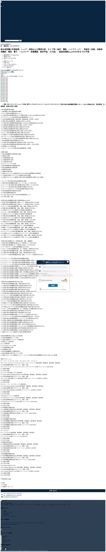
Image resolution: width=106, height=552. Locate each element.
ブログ (7, 30)
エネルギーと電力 (13, 19)
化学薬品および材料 (14, 24)
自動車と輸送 (12, 15)
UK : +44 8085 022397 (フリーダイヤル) (35, 4)
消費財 (10, 27)
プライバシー (63, 289)
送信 (53, 285)
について (7, 34)
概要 (5, 104)
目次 (8, 104)
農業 (9, 22)
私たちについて (8, 512)
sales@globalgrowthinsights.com (10, 496)
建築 (9, 25)
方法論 (24, 104)
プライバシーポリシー (10, 516)
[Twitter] (1, 529)
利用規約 (6, 514)
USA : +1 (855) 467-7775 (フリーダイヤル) (13, 4)
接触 (6, 37)
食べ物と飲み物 (12, 17)
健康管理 (11, 12)
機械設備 (11, 14)
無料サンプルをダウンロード (35, 104)
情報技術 (11, 11)
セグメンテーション (15, 104)
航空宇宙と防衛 (12, 20)
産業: (6, 9)
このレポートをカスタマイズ (52, 104)
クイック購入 (10, 71)
